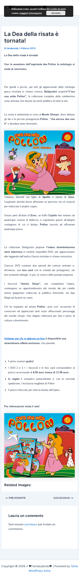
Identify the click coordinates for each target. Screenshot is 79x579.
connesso (30, 524)
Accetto (56, 13)
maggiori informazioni (30, 13)
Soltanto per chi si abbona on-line (24, 338)
